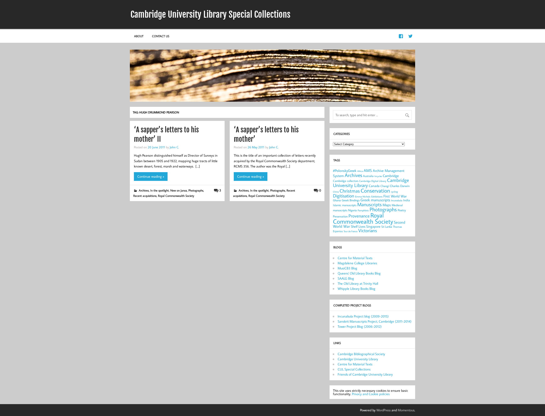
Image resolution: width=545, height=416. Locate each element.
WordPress (383, 410)
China (336, 191)
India (406, 200)
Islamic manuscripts (344, 205)
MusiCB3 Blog (347, 268)
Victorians (367, 230)
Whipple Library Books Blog (356, 288)
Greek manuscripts (375, 199)
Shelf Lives (358, 226)
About (138, 36)
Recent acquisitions (144, 196)
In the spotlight (159, 190)
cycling (394, 191)
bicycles (378, 176)
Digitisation (343, 196)
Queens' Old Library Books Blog (359, 273)
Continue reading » (150, 176)
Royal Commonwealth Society (176, 196)
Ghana (337, 200)
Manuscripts (369, 204)
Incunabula (396, 200)
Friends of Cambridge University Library (365, 374)
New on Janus (178, 190)
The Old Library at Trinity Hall (358, 283)
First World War (395, 196)
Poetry (402, 210)
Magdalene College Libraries (357, 263)
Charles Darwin (400, 186)
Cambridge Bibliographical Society (361, 354)
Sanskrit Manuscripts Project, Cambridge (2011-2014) (375, 321)
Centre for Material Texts (355, 258)
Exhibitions (377, 196)
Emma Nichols (362, 196)
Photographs (195, 190)
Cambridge (391, 175)
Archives (144, 190)
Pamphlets (363, 210)
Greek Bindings (351, 200)
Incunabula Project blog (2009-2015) (363, 316)
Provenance (359, 216)
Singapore (373, 226)
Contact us (160, 36)
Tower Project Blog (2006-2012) (360, 326)
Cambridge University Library (358, 359)
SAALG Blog (346, 278)
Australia (368, 176)
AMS (368, 170)
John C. (174, 147)
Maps (387, 205)
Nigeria (352, 210)
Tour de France (350, 231)
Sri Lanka (386, 227)
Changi (384, 186)
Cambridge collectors (345, 181)
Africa (360, 171)
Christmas (350, 190)
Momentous (406, 410)
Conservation (375, 190)
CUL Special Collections (354, 369)
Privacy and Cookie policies (371, 394)
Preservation (340, 216)
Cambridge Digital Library (372, 181)
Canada (374, 186)
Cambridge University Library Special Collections (210, 14)
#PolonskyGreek (344, 170)
